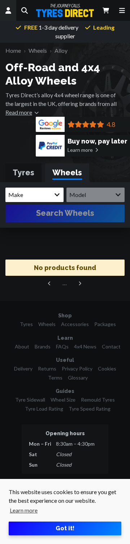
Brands (43, 346)
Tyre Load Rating (44, 409)
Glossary (78, 377)
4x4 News (85, 346)
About (22, 346)
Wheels (47, 324)
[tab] (23, 172)
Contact (111, 346)
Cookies (107, 368)
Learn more (80, 150)
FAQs (62, 346)
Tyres (26, 324)
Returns (47, 368)
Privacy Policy (77, 368)
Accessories (75, 324)
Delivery (23, 368)
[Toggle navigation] (122, 10)
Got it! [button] (65, 528)
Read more (18, 112)
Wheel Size (63, 400)
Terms (55, 377)
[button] (24, 10)
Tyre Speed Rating (89, 409)
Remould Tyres (98, 400)
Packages (105, 324)
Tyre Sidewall (30, 400)
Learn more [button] (24, 510)
